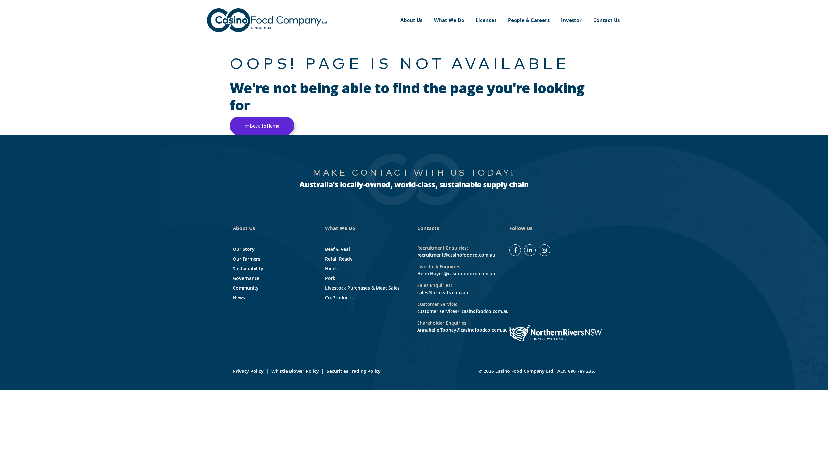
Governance (246, 278)
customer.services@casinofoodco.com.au (463, 311)
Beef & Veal (337, 249)
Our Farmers (246, 259)
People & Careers (529, 20)
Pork (330, 278)
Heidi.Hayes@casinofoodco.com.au (456, 274)
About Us (411, 20)
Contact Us (606, 20)
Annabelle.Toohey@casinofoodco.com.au (462, 330)
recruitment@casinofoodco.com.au (456, 255)
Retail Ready (339, 259)
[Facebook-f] (515, 250)
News (239, 297)
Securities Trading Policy (354, 371)
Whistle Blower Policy (295, 371)
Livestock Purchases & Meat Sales (362, 288)
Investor (571, 20)
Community (246, 288)
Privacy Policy (248, 371)
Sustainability (248, 268)
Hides (331, 268)
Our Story (244, 249)
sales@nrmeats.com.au (442, 292)
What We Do (449, 20)
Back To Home (264, 125)
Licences (486, 20)
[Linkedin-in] (530, 250)
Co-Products (339, 297)
